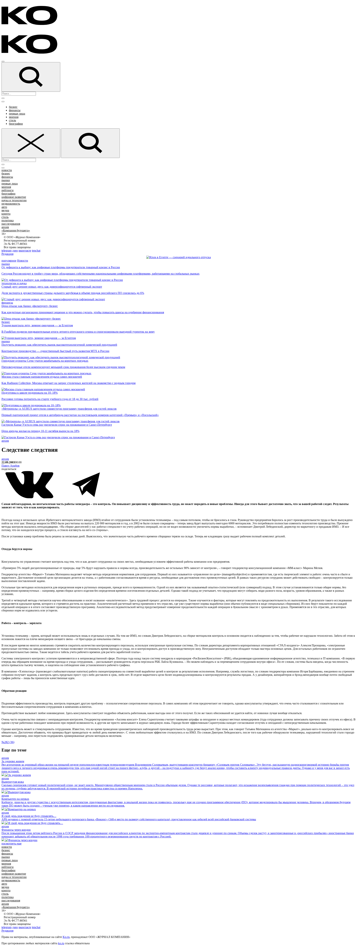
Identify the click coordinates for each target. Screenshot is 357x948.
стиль (12, 120)
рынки (5, 180)
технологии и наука (14, 283)
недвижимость (10, 203)
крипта (5, 213)
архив (5, 227)
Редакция (7, 253)
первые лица (17, 113)
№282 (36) (7, 742)
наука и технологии (14, 200)
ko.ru (61, 943)
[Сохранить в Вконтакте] (29, 497)
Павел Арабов (10, 465)
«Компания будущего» (15, 230)
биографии (16, 123)
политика (7, 220)
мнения (13, 117)
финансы (14, 110)
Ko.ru (66, 937)
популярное (8, 260)
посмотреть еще (11, 843)
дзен (15, 250)
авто (4, 207)
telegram (6, 250)
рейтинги (7, 190)
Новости (22, 260)
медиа (5, 210)
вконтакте (25, 250)
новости (6, 170)
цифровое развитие (13, 197)
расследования (10, 223)
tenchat (36, 250)
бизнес (13, 106)
